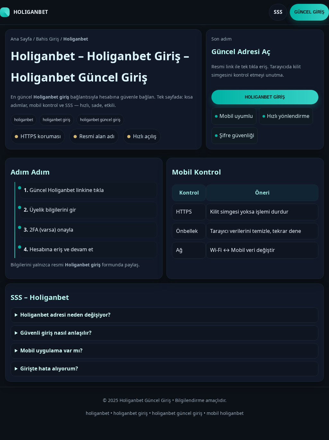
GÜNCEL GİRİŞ (309, 12)
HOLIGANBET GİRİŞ (265, 97)
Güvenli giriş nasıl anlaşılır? (56, 332)
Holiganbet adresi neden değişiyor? (65, 314)
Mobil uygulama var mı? (51, 350)
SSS (278, 11)
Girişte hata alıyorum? (49, 368)
